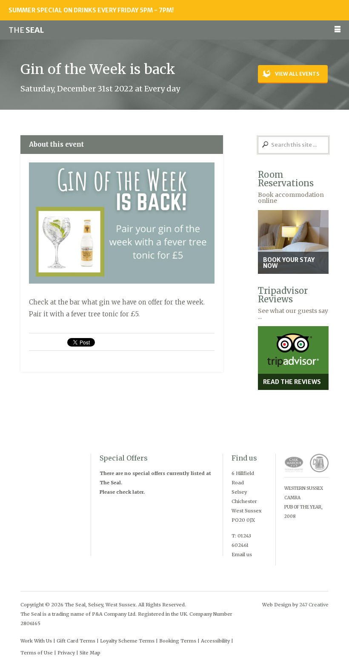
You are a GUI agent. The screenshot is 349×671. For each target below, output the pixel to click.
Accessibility (215, 641)
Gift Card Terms (76, 641)
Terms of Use (36, 653)
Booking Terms (177, 641)
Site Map (90, 653)
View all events (297, 74)
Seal (26, 30)
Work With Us (36, 641)
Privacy (66, 653)
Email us (242, 554)
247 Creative (314, 605)
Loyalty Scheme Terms (127, 641)
